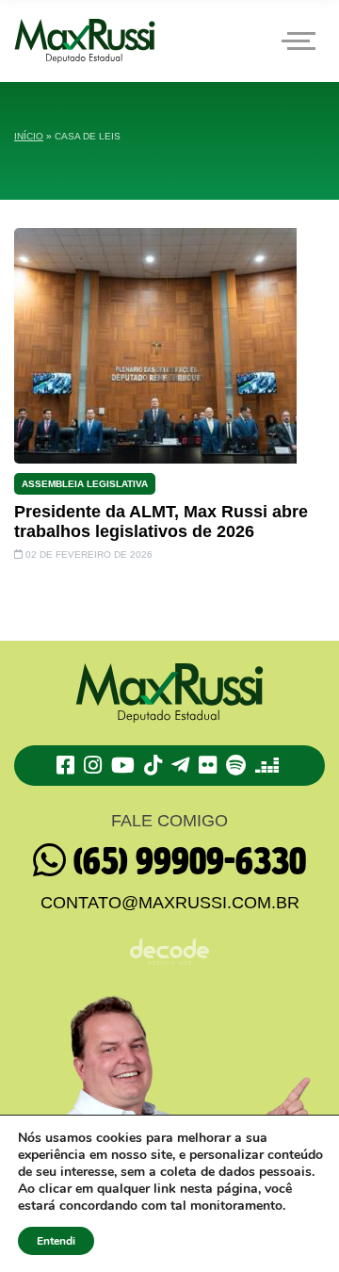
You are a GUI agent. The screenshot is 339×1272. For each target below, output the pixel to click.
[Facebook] (68, 765)
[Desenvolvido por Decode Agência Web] (169, 940)
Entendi (56, 1240)
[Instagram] (95, 765)
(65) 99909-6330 (186, 862)
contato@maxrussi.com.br (169, 902)
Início (28, 136)
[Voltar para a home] (84, 41)
